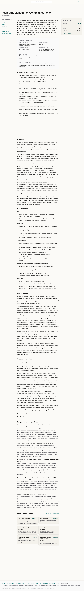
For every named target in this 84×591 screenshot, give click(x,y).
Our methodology (10, 583)
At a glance (4, 22)
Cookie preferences (64, 583)
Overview (4, 26)
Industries (74, 1)
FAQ (3, 36)
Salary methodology (68, 33)
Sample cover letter (6, 33)
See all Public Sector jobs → (52, 513)
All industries (18, 583)
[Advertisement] (38, 126)
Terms (37, 583)
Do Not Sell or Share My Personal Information (49, 583)
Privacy (33, 583)
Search (23, 583)
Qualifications (5, 29)
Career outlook (5, 31)
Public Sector (14, 7)
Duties (3, 24)
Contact (28, 583)
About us (3, 583)
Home (3, 7)
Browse (80, 1)
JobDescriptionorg (7, 2)
